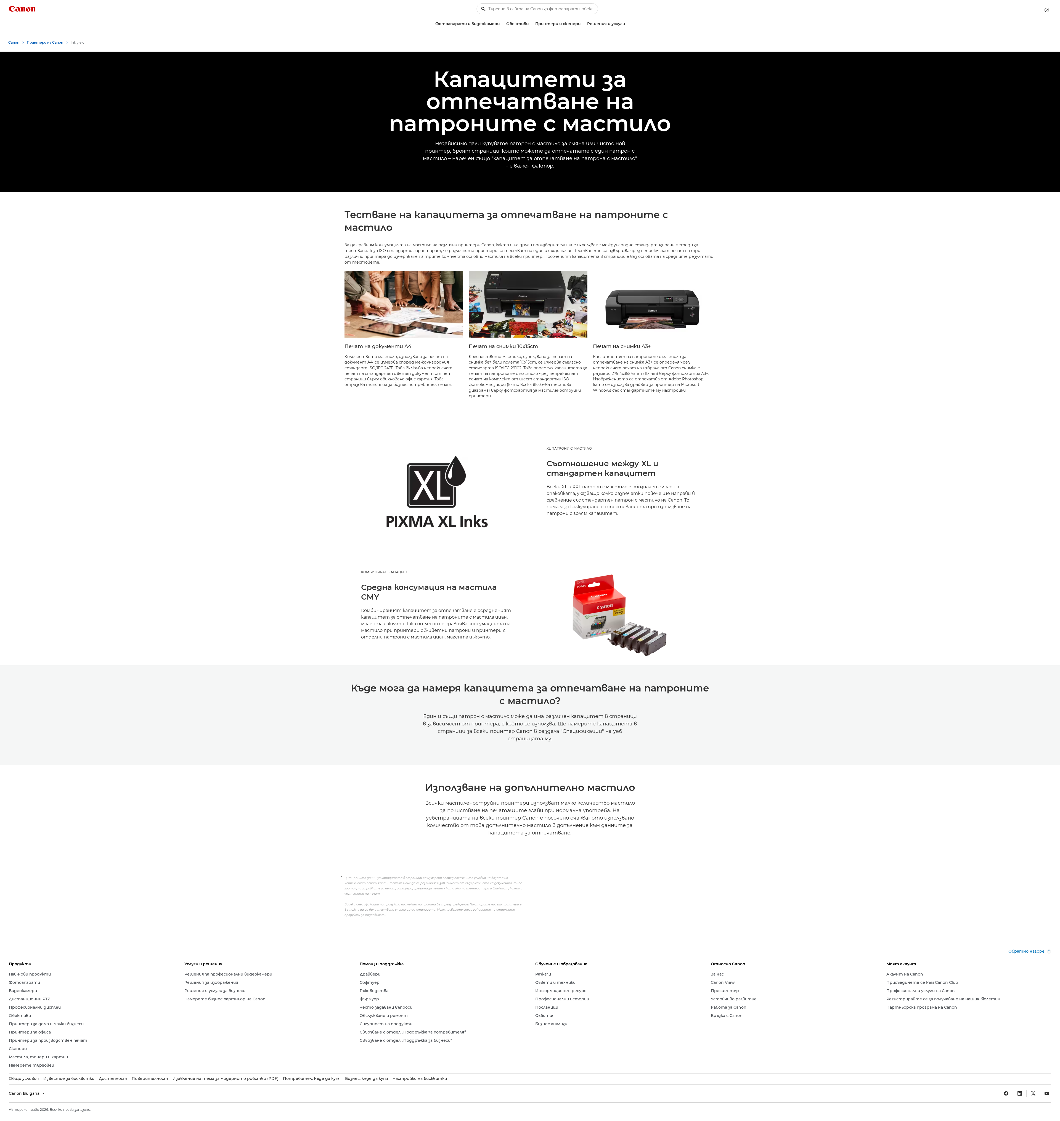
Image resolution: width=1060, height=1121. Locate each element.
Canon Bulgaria (25, 1093)
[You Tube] (1047, 1093)
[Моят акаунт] (1046, 10)
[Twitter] (1033, 1093)
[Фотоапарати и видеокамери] (502, 24)
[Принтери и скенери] (583, 24)
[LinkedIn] (1019, 1093)
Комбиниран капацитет (385, 572)
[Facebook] (1006, 1093)
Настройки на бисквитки (420, 1078)
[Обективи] (531, 24)
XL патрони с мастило (569, 448)
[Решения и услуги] (627, 24)
